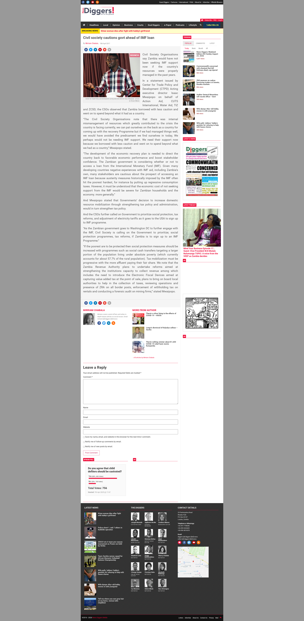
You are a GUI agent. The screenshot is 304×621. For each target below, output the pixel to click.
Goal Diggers (154, 25)
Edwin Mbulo (149, 589)
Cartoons (174, 2)
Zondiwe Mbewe (163, 522)
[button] (86, 49)
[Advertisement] (177, 12)
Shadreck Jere (136, 555)
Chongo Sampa (136, 572)
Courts (140, 25)
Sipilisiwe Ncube (150, 522)
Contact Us (203, 618)
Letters (180, 618)
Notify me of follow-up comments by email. (103, 442)
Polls (191, 2)
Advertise (206, 2)
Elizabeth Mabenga (161, 572)
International (183, 2)
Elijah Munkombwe (162, 539)
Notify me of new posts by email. (99, 447)
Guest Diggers (164, 2)
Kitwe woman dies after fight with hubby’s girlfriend (125, 31)
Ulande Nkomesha (134, 539)
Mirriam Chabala (92, 43)
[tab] (188, 43)
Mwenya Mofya (150, 539)
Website (86, 427)
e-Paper (167, 25)
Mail (216, 618)
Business (128, 25)
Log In (220, 20)
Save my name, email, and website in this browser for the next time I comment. (118, 437)
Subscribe (208, 20)
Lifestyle (193, 25)
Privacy (211, 618)
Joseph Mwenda (136, 522)
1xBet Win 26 (212, 25)
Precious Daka (150, 572)
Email (85, 417)
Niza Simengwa (163, 589)
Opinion (116, 25)
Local (105, 25)
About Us (198, 2)
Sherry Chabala (163, 555)
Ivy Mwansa (135, 589)
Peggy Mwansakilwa (149, 556)
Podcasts (180, 25)
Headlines (94, 25)
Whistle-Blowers (216, 2)
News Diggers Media (99, 618)
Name (85, 408)
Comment (88, 377)
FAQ (215, 20)
